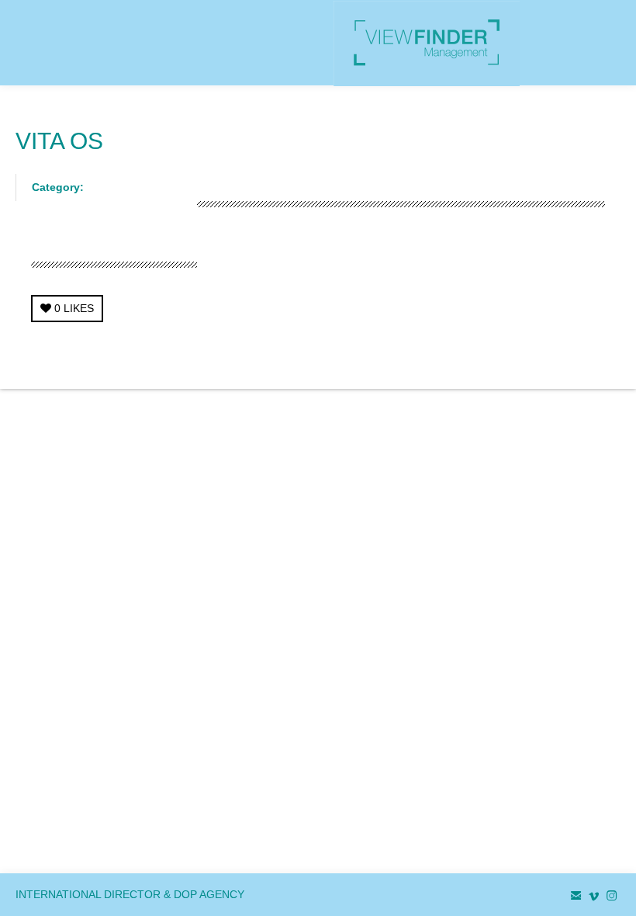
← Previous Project (484, 357)
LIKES (74, 308)
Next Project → (583, 357)
